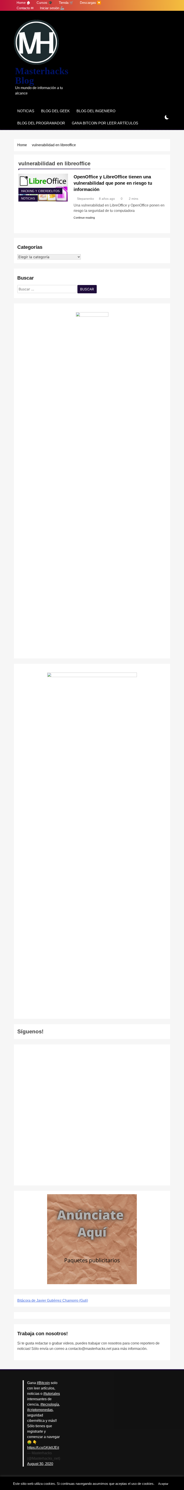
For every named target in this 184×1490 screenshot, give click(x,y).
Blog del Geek (55, 111)
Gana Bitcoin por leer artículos (105, 123)
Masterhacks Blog (41, 76)
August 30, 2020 (40, 1464)
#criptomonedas (40, 1410)
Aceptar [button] (163, 1484)
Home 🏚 (23, 2)
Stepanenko (85, 198)
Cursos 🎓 (45, 2)
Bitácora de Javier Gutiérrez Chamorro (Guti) (52, 1300)
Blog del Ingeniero (96, 111)
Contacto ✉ (25, 8)
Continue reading (84, 217)
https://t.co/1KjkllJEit (43, 1448)
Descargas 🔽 (90, 2)
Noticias (25, 111)
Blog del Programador (41, 123)
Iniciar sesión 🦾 (52, 8)
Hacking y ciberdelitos (40, 191)
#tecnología (49, 1404)
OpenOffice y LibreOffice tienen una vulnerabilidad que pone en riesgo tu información (113, 183)
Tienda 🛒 (66, 2)
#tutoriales (51, 1394)
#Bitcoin (43, 1383)
